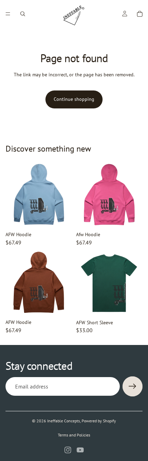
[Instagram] (68, 450)
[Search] (22, 13)
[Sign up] (132, 386)
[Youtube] (80, 450)
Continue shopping (74, 99)
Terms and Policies (74, 435)
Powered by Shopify (99, 420)
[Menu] (8, 14)
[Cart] (139, 13)
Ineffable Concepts (63, 420)
